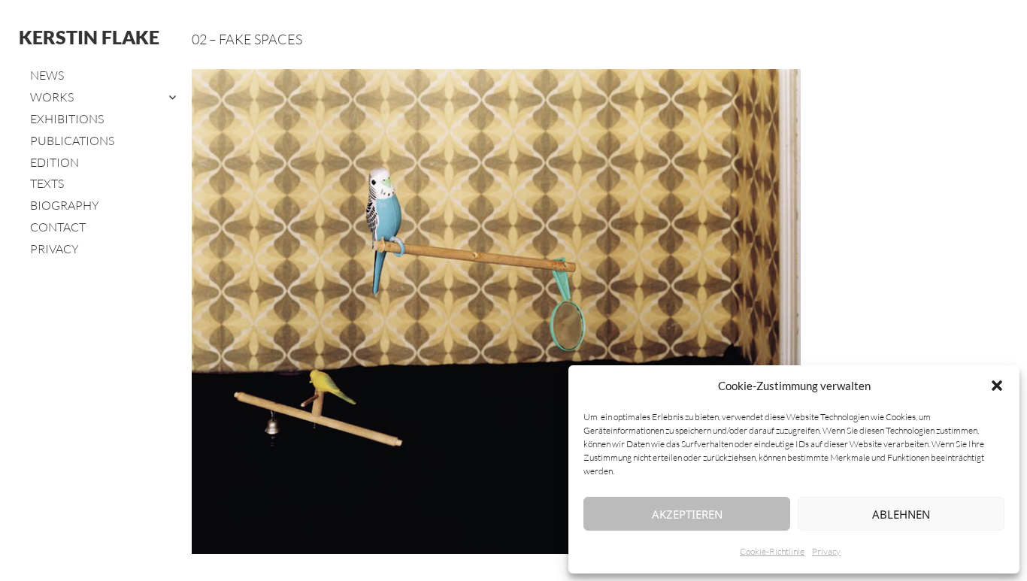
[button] (996, 385)
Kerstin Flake (89, 37)
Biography (64, 205)
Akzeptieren (687, 514)
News (47, 75)
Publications (72, 140)
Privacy (826, 551)
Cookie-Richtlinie (772, 551)
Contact (58, 227)
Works (52, 96)
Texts (47, 183)
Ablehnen (901, 514)
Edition (54, 162)
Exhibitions (67, 118)
